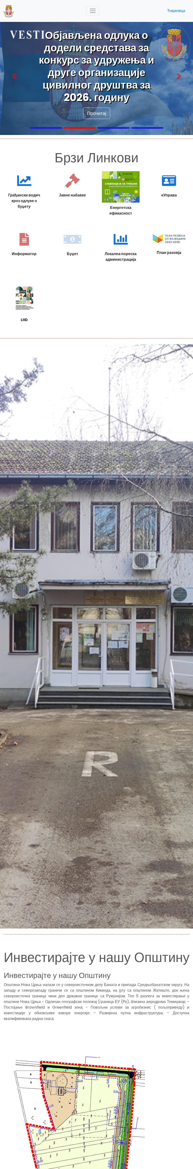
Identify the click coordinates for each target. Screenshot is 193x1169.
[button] (14, 78)
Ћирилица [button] (176, 10)
